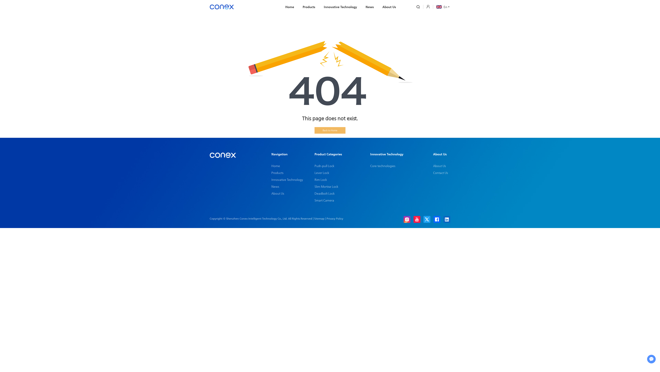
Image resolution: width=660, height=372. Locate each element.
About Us (389, 7)
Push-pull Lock (324, 166)
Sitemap (319, 218)
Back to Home (330, 130)
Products (309, 7)
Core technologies (382, 166)
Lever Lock (322, 172)
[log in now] (428, 6)
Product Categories (328, 154)
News (370, 7)
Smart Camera (324, 200)
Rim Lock (321, 179)
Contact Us (440, 172)
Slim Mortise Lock (326, 186)
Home (289, 7)
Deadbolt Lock (325, 193)
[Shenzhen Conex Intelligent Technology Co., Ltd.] (222, 6)
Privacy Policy (335, 218)
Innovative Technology (340, 7)
